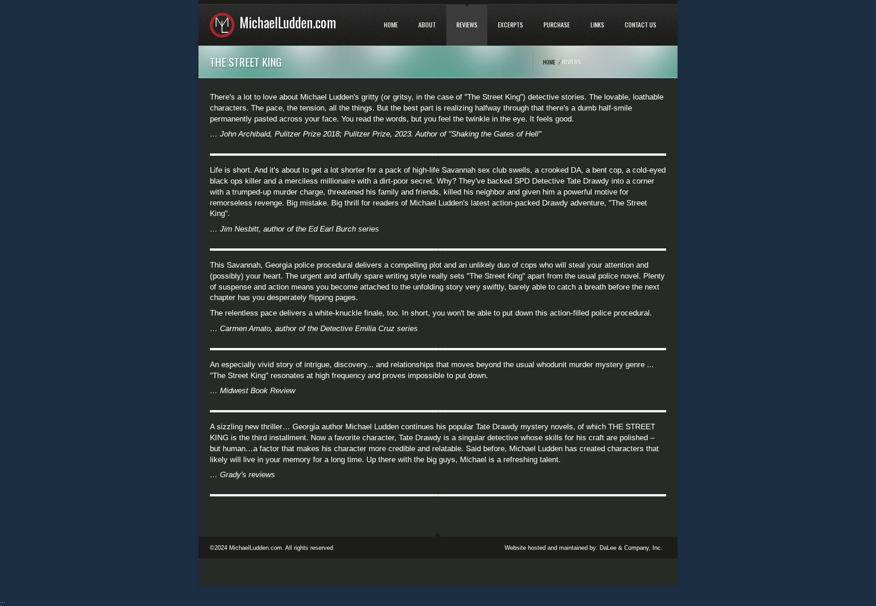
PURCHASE (556, 24)
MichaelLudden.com (288, 22)
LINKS (597, 24)
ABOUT (427, 24)
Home (549, 62)
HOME (391, 24)
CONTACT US (640, 24)
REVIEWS (466, 24)
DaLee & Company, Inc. (631, 547)
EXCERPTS (510, 24)
